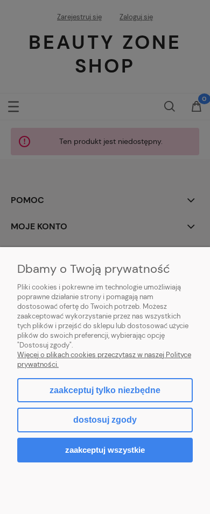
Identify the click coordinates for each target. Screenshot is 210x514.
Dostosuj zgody (105, 419)
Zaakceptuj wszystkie (105, 449)
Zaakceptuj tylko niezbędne (105, 390)
